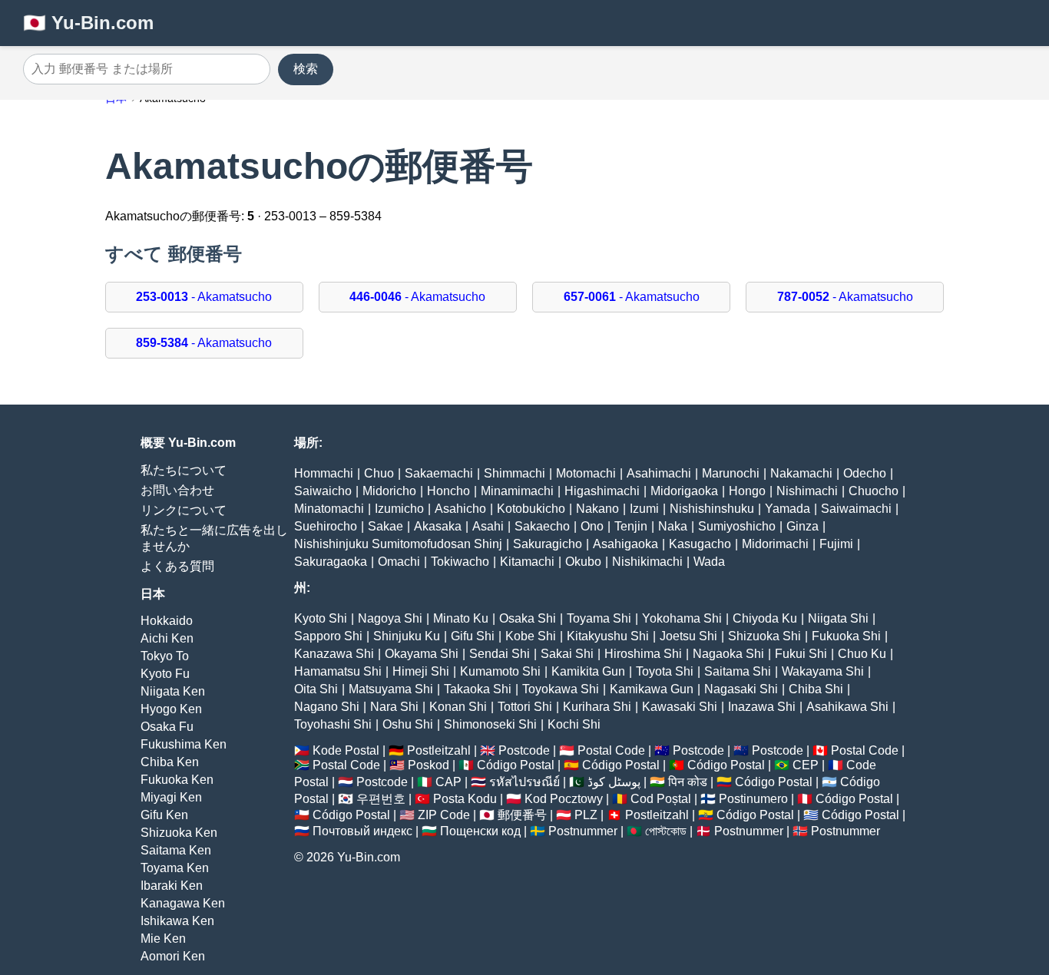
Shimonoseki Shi (490, 724)
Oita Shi (316, 689)
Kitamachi (527, 561)
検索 (305, 68)
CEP (806, 765)
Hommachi (323, 473)
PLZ (585, 814)
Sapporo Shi (328, 636)
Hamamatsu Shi (338, 671)
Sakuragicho (547, 543)
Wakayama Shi (823, 671)
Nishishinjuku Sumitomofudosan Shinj (398, 543)
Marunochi (730, 473)
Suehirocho (325, 526)
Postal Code (611, 750)
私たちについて (184, 470)
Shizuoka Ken (179, 832)
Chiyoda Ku (765, 618)
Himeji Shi (420, 671)
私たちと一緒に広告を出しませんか (214, 538)
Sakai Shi (567, 653)
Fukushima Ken (184, 744)
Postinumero (753, 798)
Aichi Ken (167, 638)
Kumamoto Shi (500, 671)
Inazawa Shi (762, 706)
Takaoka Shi (477, 689)
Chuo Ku (862, 653)
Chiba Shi (816, 689)
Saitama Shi (737, 671)
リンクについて (184, 510)
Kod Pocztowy (563, 798)
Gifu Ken (164, 814)
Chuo (379, 473)
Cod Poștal (660, 798)
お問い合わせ (177, 490)
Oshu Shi (407, 724)
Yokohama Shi (682, 618)
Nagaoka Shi (728, 653)
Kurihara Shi (597, 706)
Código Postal (515, 765)
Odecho (864, 473)
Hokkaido (167, 620)
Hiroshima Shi (643, 653)
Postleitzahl (439, 750)
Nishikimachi (647, 561)
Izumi (644, 508)
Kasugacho (700, 543)
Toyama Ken (175, 867)
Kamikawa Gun (651, 689)
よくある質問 (177, 566)
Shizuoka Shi (764, 636)
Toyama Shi (599, 618)
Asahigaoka (625, 543)
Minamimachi (517, 490)
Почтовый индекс (362, 831)
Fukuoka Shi (846, 636)
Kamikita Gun (588, 671)
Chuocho (873, 490)
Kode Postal (346, 750)
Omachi (399, 561)
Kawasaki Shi (679, 706)
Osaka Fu (167, 726)
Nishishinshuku (712, 508)
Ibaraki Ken (172, 885)
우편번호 (380, 798)
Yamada (787, 508)
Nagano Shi (326, 706)
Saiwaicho (323, 490)
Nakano (597, 508)
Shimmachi (514, 473)
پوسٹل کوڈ (613, 781)
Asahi (488, 526)
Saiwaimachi (856, 508)
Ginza (802, 526)
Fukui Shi (801, 653)
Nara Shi (394, 706)
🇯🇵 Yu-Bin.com (88, 22)
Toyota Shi (664, 671)
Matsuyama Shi (391, 689)
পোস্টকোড (666, 831)
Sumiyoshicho (737, 526)
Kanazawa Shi (334, 653)
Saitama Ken (176, 850)
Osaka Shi (527, 618)
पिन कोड (687, 781)
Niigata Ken (173, 691)
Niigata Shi (838, 618)
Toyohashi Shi (333, 724)
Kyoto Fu (165, 673)
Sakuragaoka (330, 561)
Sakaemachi (439, 473)
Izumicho (399, 508)
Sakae (385, 526)
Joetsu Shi (688, 636)
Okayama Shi (421, 653)
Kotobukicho (531, 508)
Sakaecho (542, 526)
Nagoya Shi (390, 618)
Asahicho (460, 508)
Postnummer (582, 831)
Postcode (524, 750)
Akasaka (438, 526)
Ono (592, 526)
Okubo (583, 561)
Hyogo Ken (171, 709)
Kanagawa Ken (183, 903)
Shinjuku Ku (406, 636)
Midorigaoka (684, 490)
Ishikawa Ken (177, 920)
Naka (672, 526)
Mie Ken (163, 938)
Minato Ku (460, 618)
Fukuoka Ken (177, 779)
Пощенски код (480, 831)
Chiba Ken (170, 761)
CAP (448, 781)
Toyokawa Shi (560, 689)
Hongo (747, 490)
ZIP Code (444, 814)
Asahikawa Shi (847, 706)
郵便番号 (522, 814)
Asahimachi (659, 473)
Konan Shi (458, 706)
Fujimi (836, 543)
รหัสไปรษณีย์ (524, 781)
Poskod (428, 765)
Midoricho (389, 490)
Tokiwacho (460, 561)
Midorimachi (775, 543)
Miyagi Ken (171, 797)
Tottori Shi (525, 706)
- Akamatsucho (204, 296)
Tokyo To (165, 656)
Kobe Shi (530, 636)
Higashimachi (602, 490)
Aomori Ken (173, 956)
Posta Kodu (465, 798)
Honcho (448, 490)
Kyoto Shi (320, 618)
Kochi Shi (574, 724)
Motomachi (586, 473)
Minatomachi (329, 508)
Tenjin (630, 526)
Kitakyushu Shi (608, 636)
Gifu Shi (473, 636)
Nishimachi (807, 490)
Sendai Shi (499, 653)
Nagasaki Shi (741, 689)
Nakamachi (801, 473)
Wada (709, 561)
